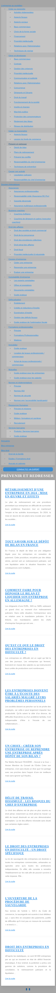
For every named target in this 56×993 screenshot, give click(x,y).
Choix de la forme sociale (25, 31)
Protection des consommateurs (27, 116)
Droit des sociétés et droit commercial (30, 230)
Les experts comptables (24, 280)
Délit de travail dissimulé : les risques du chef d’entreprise (27, 801)
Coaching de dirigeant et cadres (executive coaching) (31, 220)
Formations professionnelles (21, 327)
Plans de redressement (24, 152)
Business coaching (17, 210)
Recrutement (19, 423)
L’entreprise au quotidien (11, 5)
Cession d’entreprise (17, 259)
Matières (17, 340)
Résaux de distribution (23, 126)
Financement (19, 36)
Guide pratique (20, 295)
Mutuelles (13, 369)
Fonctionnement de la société (26, 102)
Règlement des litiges (23, 121)
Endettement (19, 303)
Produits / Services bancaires (26, 431)
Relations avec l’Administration (27, 46)
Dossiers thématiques (10, 184)
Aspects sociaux (21, 22)
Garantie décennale (22, 201)
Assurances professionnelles (26, 191)
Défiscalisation (15, 300)
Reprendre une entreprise (25, 267)
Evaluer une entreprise (24, 272)
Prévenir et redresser (18, 144)
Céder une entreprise (23, 262)
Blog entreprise (7, 446)
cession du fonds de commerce (27, 139)
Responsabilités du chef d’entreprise (29, 162)
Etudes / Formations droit (19, 459)
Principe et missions (22, 409)
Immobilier (13, 345)
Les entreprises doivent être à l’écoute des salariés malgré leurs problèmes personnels (26, 695)
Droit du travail (20, 97)
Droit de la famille (16, 454)
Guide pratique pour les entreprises (29, 373)
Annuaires (5, 441)
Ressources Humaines (18, 405)
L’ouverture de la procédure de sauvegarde (21, 902)
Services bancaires (17, 428)
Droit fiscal (18, 249)
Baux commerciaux (22, 27)
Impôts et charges (21, 107)
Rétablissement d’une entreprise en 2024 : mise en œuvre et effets (26, 493)
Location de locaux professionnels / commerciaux (28, 355)
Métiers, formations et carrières (27, 418)
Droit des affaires (16, 227)
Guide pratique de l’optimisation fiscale (30, 322)
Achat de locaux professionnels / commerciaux (27, 363)
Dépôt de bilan (20, 147)
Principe (17, 330)
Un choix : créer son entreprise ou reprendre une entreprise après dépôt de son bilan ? (27, 751)
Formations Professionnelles (26, 335)
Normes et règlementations (20, 382)
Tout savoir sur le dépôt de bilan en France (27, 543)
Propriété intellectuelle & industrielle (29, 254)
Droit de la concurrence (24, 235)
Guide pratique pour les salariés (27, 378)
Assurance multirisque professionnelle (30, 206)
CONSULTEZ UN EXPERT (28, 469)
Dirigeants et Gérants (23, 92)
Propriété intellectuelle (23, 41)
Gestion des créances (23, 68)
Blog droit (5, 450)
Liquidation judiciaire (23, 175)
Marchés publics (21, 112)
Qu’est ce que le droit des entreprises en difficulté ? (25, 649)
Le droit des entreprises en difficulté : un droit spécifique (27, 850)
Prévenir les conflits (22, 157)
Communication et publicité (25, 78)
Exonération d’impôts (23, 313)
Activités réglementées (23, 12)
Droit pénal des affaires (24, 245)
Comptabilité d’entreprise (19, 277)
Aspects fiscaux (20, 17)
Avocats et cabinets (17, 463)
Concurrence (19, 88)
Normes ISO (19, 391)
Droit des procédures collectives (27, 240)
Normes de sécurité (22, 395)
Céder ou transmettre (18, 131)
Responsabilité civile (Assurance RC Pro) (31, 196)
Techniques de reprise (23, 51)
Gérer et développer (17, 55)
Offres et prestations (23, 285)
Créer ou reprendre (17, 9)
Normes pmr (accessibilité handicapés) (30, 400)
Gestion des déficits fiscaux (25, 317)
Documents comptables (24, 290)
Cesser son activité (17, 171)
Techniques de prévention (25, 167)
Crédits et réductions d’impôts (27, 308)
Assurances (14, 188)
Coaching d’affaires (22, 214)
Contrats (17, 64)
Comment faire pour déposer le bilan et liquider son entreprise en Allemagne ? (26, 595)
